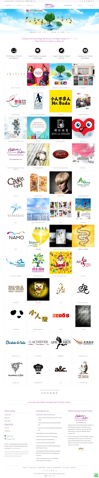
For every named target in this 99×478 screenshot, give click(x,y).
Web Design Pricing (20, 1)
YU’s (61, 302)
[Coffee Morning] (83, 369)
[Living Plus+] (83, 74)
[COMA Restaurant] (38, 369)
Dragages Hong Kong (83, 114)
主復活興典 (38, 249)
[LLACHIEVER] (38, 343)
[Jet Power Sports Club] (83, 289)
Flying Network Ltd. (83, 356)
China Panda (15, 329)
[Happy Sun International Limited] (61, 154)
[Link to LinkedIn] (91, 1)
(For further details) (15, 448)
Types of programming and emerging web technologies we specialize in (47, 459)
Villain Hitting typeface (38, 329)
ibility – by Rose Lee (15, 87)
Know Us (7, 427)
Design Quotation (9, 1)
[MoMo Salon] (61, 182)
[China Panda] (16, 316)
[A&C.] (61, 369)
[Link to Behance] (87, 1)
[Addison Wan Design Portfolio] (38, 209)
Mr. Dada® (60, 114)
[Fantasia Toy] (83, 154)
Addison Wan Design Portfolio (38, 222)
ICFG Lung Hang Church (38, 167)
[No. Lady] (83, 262)
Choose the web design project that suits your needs (50, 418)
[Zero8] (61, 316)
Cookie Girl (15, 195)
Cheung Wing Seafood (38, 275)
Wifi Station (38, 141)
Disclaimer (73, 467)
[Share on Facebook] (42, 393)
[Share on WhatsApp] (48, 393)
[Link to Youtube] (89, 1)
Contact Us (7, 431)
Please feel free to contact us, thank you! (49, 41)
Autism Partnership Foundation (38, 114)
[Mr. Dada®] (61, 101)
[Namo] (16, 236)
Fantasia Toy (83, 167)
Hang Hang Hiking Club (83, 195)
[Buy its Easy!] (83, 128)
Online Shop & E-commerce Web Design (46, 433)
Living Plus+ (83, 87)
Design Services (32, 467)
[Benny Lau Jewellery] (61, 128)
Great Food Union (16, 114)
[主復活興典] (38, 236)
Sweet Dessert (16, 302)
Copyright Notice (57, 467)
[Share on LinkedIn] (53, 393)
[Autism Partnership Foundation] (38, 101)
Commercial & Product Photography (45, 442)
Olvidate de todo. (16, 356)
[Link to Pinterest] (85, 1)
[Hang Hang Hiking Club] (83, 182)
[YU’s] (61, 289)
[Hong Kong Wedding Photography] (61, 236)
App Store (10, 436)
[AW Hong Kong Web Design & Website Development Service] (14, 50)
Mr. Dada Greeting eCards (61, 275)
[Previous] (1, 21)
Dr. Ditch (83, 329)
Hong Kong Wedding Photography (60, 249)
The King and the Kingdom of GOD (16, 141)
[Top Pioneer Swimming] (16, 262)
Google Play (11, 439)
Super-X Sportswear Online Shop (38, 87)
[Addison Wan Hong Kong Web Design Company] (49, 5)
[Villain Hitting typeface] (38, 316)
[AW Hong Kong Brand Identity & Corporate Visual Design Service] (37, 50)
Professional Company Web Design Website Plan (49, 424)
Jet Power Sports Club (83, 302)
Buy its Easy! (83, 141)
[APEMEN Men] (61, 343)
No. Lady (83, 275)
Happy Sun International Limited (61, 167)
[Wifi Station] (38, 128)
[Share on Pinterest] (51, 393)
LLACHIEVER (38, 356)
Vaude (60, 222)
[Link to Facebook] (80, 1)
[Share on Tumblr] (56, 393)
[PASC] (16, 209)
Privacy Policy (66, 467)
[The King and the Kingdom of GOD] (16, 128)
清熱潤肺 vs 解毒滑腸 (83, 249)
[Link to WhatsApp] (93, 1)
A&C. (61, 382)
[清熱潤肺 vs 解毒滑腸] (83, 236)
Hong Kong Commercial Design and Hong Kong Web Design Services (48, 447)
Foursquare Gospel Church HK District (60, 87)
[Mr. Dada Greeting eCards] (61, 262)
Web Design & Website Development (45, 414)
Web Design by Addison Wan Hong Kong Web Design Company (49, 473)
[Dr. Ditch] (83, 316)
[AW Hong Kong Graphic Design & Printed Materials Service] (61, 50)
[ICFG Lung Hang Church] (38, 154)
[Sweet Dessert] (16, 289)
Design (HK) (8, 414)
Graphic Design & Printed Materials (45, 439)
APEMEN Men (61, 356)
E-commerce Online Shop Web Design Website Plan (50, 429)
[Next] (97, 21)
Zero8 (60, 329)
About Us (7, 417)
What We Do (8, 421)
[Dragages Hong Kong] (83, 101)
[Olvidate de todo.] (16, 343)
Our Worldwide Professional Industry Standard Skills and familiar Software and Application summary (48, 453)
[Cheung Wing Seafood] (38, 262)
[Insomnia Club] (16, 369)
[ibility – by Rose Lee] (16, 74)
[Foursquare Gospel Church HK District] (61, 74)
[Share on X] (45, 393)
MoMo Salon (61, 195)
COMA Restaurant (38, 382)
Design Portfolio (9, 424)
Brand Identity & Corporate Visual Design (47, 436)
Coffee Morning (83, 382)
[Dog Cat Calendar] (38, 182)
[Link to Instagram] (82, 1)
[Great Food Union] (16, 101)
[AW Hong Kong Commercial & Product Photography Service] (85, 50)
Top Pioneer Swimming (16, 275)
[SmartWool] (83, 209)
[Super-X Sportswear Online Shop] (38, 74)
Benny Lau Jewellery (60, 141)
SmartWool (83, 222)
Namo (15, 249)
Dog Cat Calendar (38, 195)
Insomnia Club (16, 382)
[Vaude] (61, 209)
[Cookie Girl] (16, 182)
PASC (16, 222)
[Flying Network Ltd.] (83, 343)
